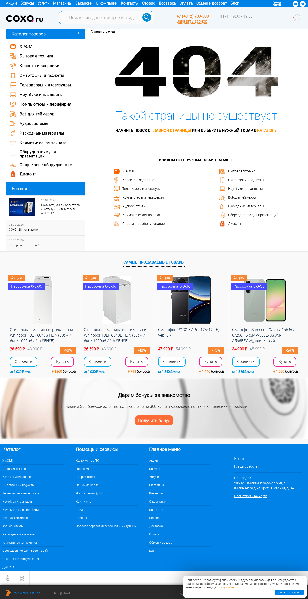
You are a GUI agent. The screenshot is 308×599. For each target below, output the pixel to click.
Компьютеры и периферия (143, 197)
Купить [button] (62, 361)
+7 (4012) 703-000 (193, 16)
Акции (11, 3)
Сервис (148, 3)
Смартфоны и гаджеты (246, 180)
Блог (235, 3)
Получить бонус (154, 420)
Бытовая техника (241, 171)
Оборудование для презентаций (253, 215)
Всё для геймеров (242, 197)
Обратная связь (26, 593)
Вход (277, 3)
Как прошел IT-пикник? (24, 245)
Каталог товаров (29, 33)
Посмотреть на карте (250, 496)
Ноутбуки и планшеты (245, 189)
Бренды (81, 518)
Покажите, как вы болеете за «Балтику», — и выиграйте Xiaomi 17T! (60, 209)
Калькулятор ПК (87, 460)
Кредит (81, 509)
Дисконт (234, 223)
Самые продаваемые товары (154, 262)
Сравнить (23, 362)
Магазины (62, 3)
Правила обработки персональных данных (106, 526)
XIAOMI (128, 171)
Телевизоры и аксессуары (142, 189)
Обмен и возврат (211, 3)
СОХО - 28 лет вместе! (23, 229)
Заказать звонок (192, 21)
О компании (106, 3)
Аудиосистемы (134, 206)
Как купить (83, 501)
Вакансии (83, 3)
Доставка (167, 3)
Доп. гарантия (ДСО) (90, 493)
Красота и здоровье (138, 180)
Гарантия (82, 468)
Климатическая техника (141, 215)
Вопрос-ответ (85, 477)
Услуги (44, 3)
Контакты (130, 3)
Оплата (186, 3)
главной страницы (171, 130)
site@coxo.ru (64, 593)
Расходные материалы (246, 206)
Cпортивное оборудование (143, 223)
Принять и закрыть (289, 592)
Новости (19, 188)
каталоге (266, 130)
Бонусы (27, 3)
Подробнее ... (228, 587)
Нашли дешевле (87, 485)
